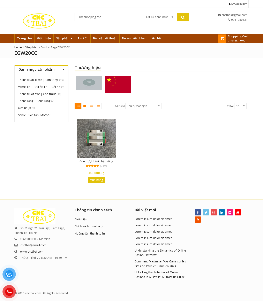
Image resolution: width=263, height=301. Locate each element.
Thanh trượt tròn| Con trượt (37, 94)
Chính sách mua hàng (89, 226)
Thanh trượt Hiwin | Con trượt (38, 80)
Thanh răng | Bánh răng (34, 101)
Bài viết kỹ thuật (105, 38)
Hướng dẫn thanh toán (90, 233)
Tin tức (82, 38)
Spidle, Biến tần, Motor (33, 115)
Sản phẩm (63, 38)
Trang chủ (24, 38)
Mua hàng (96, 180)
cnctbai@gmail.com (33, 245)
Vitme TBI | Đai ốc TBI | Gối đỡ (39, 87)
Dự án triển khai (133, 38)
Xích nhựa (24, 108)
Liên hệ (156, 38)
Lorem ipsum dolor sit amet (153, 219)
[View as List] (91, 106)
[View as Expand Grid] (84, 106)
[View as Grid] (78, 106)
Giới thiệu (44, 38)
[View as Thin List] (98, 106)
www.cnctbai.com (32, 251)
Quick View (98, 161)
